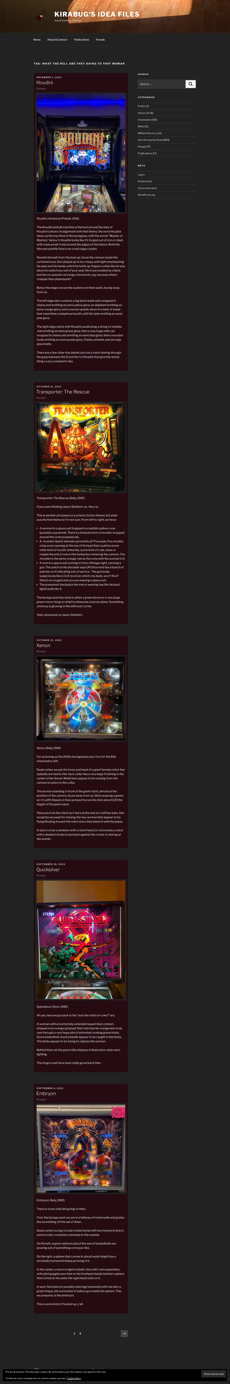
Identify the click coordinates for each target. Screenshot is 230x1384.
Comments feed (147, 188)
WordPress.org (146, 194)
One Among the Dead (150, 139)
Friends (100, 39)
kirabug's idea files (97, 14)
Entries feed (145, 181)
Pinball (41, 88)
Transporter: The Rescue (62, 392)
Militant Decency (147, 133)
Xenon (43, 645)
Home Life (144, 112)
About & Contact (57, 39)
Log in (141, 174)
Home (36, 39)
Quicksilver (48, 869)
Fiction (142, 106)
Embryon (46, 1093)
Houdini (44, 82)
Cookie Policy (74, 1378)
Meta (141, 126)
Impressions (145, 119)
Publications (81, 39)
